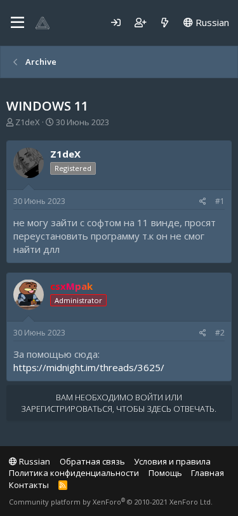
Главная (207, 473)
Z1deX (27, 122)
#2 (220, 332)
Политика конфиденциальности (74, 473)
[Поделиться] (203, 201)
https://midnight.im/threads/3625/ (88, 367)
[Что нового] (164, 22)
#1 (220, 201)
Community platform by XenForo (111, 501)
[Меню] (17, 23)
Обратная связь (92, 461)
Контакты (29, 485)
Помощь (165, 473)
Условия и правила (172, 461)
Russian (211, 22)
